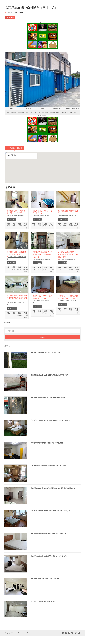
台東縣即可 (36, 112)
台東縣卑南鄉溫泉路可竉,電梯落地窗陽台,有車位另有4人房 (48, 533)
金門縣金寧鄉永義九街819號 (67, 215)
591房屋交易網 (74, 109)
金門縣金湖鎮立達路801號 (16, 215)
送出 (43, 337)
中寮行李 (59, 112)
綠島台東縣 (73, 112)
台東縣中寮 (12, 112)
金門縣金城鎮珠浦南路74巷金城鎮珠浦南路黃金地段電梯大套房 (68, 254)
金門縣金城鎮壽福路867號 (67, 259)
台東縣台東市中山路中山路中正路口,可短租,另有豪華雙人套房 (49, 375)
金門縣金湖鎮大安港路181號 (42, 259)
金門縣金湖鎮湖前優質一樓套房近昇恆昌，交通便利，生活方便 (42, 254)
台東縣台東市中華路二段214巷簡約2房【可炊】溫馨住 (47, 443)
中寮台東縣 (45, 112)
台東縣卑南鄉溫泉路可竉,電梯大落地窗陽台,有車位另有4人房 (49, 556)
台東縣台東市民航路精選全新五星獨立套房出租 (45, 579)
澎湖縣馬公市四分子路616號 (67, 301)
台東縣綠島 (20, 112)
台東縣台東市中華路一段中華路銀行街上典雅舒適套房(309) (48, 397)
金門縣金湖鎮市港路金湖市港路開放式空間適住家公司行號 (17, 298)
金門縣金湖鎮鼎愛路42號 (41, 215)
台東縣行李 (28, 112)
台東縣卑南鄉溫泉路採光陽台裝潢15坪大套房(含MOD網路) (48, 465)
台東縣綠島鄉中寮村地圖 (14, 148)
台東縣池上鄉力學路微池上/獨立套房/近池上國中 (45, 352)
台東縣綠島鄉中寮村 (15, 12)
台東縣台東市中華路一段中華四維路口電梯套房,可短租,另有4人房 (50, 511)
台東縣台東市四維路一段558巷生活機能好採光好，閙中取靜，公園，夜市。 (53, 488)
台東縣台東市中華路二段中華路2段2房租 (43, 601)
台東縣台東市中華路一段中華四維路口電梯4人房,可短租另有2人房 (50, 420)
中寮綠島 (52, 112)
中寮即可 (66, 112)
